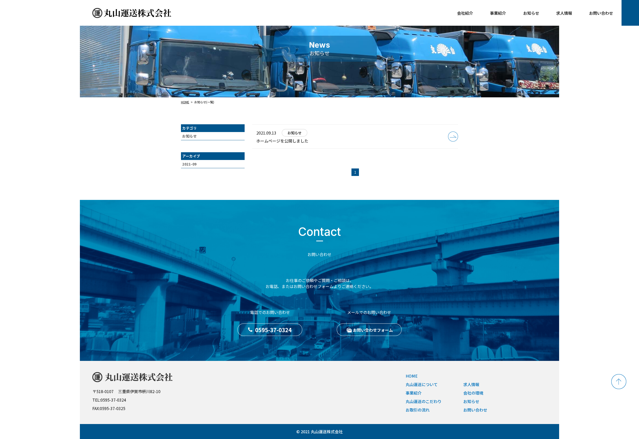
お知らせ (189, 136)
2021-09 (189, 163)
